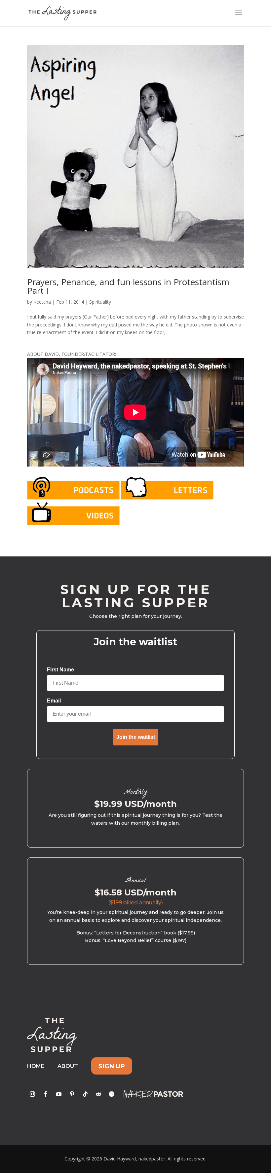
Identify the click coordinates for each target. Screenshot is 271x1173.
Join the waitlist (135, 737)
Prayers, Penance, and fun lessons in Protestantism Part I (128, 286)
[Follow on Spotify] (111, 1094)
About (68, 1066)
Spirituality (100, 302)
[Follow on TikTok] (85, 1094)
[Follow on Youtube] (59, 1094)
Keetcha (42, 302)
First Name (60, 669)
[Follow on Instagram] (32, 1094)
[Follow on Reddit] (98, 1094)
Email (54, 700)
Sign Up (111, 1066)
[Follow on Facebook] (45, 1094)
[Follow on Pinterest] (72, 1094)
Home (35, 1066)
